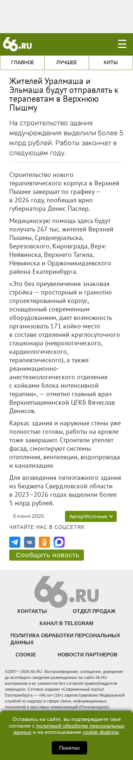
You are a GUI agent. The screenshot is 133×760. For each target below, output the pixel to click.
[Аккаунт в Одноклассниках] (44, 542)
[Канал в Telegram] (14, 542)
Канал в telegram (66, 623)
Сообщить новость (47, 555)
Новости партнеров (87, 655)
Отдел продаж (94, 611)
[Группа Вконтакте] (29, 542)
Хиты (110, 62)
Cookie (26, 655)
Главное (22, 62)
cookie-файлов (101, 732)
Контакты (32, 611)
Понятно (69, 748)
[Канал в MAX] (59, 542)
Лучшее (66, 62)
